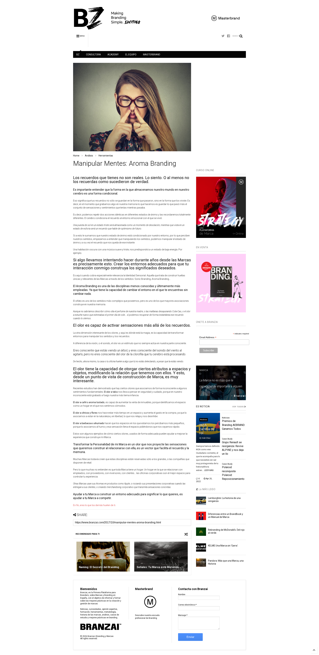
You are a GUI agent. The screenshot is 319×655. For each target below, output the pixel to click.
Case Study (227, 439)
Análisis (89, 155)
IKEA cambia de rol (206, 429)
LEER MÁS (208, 470)
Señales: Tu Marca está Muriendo (158, 567)
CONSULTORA (93, 54)
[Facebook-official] (228, 36)
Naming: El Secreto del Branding (99, 567)
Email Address (207, 337)
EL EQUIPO (130, 54)
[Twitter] (223, 36)
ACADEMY (113, 54)
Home (76, 155)
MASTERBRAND (151, 54)
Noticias (226, 418)
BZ (77, 54)
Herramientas (106, 155)
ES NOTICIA (203, 406)
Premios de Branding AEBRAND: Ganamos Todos (233, 424)
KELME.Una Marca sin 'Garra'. (223, 545)
